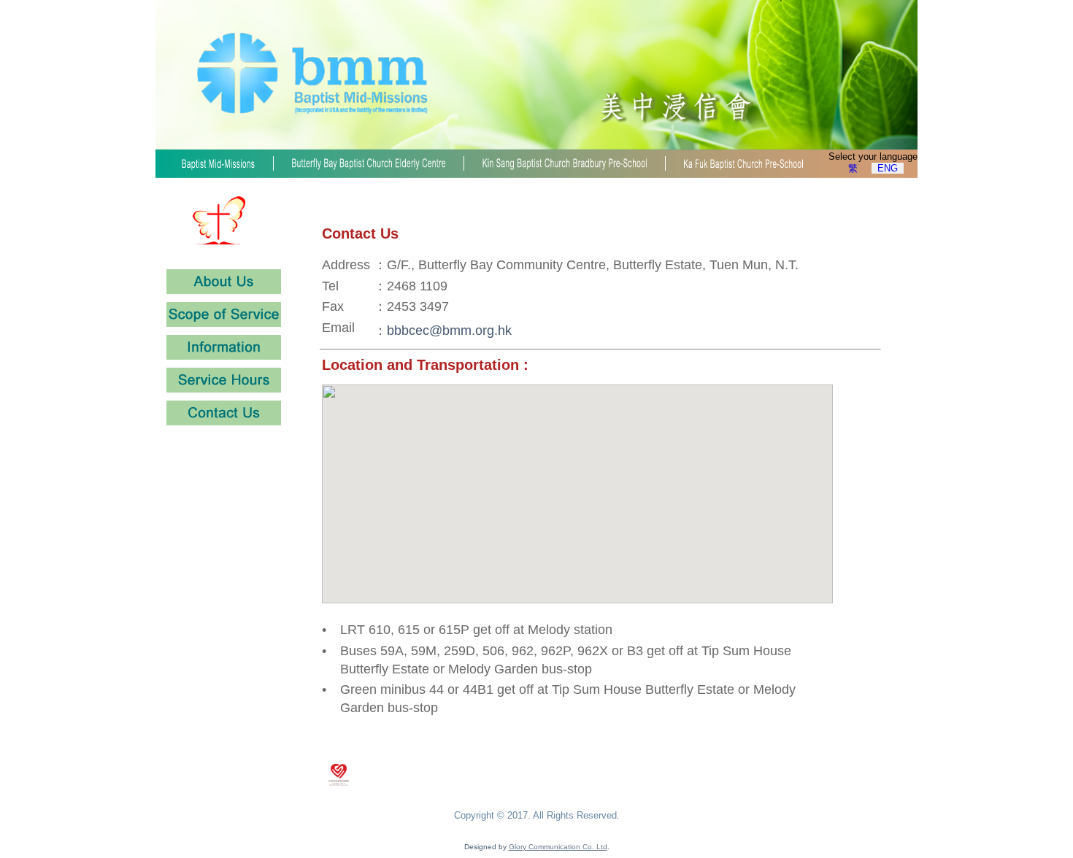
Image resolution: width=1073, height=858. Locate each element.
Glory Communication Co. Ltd (558, 847)
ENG (887, 168)
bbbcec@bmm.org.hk (449, 330)
